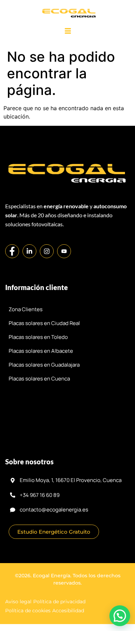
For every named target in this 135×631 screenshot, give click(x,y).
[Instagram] (47, 251)
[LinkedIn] (29, 251)
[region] (67, 563)
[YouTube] (64, 251)
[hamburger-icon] (68, 31)
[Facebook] (12, 251)
